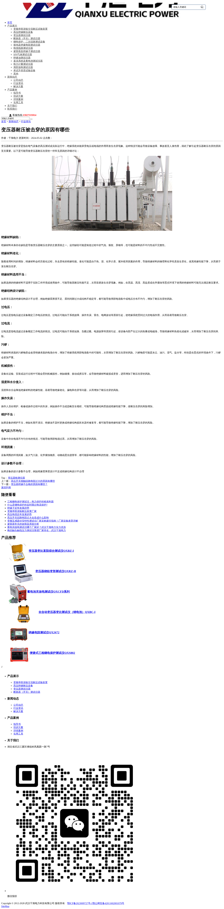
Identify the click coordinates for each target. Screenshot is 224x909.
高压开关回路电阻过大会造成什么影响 (28, 517)
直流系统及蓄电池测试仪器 (28, 61)
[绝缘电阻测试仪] (19, 643)
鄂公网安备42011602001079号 (108, 903)
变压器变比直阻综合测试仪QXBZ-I (51, 550)
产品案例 (12, 89)
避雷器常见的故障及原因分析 (23, 524)
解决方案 (18, 86)
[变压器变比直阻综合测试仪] (19, 562)
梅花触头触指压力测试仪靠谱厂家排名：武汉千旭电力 (36, 530)
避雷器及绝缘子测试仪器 (26, 51)
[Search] (31, 119)
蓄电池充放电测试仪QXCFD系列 (48, 591)
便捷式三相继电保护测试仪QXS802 (52, 652)
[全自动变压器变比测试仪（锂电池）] (24, 623)
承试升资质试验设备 (24, 70)
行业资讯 (18, 83)
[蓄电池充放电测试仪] (18, 603)
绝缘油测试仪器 (21, 57)
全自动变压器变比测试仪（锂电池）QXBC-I (67, 612)
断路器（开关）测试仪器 (26, 38)
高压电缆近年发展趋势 (19, 514)
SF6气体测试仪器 (22, 54)
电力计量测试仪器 (23, 64)
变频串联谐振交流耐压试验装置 (30, 29)
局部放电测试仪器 (23, 67)
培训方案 (18, 96)
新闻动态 (12, 77)
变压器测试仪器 (21, 35)
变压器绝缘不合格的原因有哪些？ (29, 484)
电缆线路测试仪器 (23, 48)
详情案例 (18, 99)
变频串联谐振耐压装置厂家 (22, 511)
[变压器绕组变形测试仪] (22, 582)
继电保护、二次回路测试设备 (29, 41)
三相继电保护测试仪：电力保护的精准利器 (30, 501)
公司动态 (18, 80)
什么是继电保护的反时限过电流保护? (27, 504)
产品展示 (12, 25)
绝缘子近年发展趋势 (18, 508)
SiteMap (5, 906)
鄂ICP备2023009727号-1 (79, 903)
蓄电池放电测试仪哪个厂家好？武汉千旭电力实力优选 (36, 527)
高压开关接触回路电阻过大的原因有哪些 (33, 481)
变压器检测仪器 (16, 478)
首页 (9, 22)
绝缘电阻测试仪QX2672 (44, 632)
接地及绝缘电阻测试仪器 (26, 45)
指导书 (17, 93)
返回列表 (6, 487)
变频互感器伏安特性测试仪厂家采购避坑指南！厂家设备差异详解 (42, 520)
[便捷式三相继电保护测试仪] (19, 664)
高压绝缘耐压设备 (23, 32)
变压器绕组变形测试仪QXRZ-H (55, 571)
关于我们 (12, 105)
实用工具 (18, 102)
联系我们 (12, 109)
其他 (15, 73)
